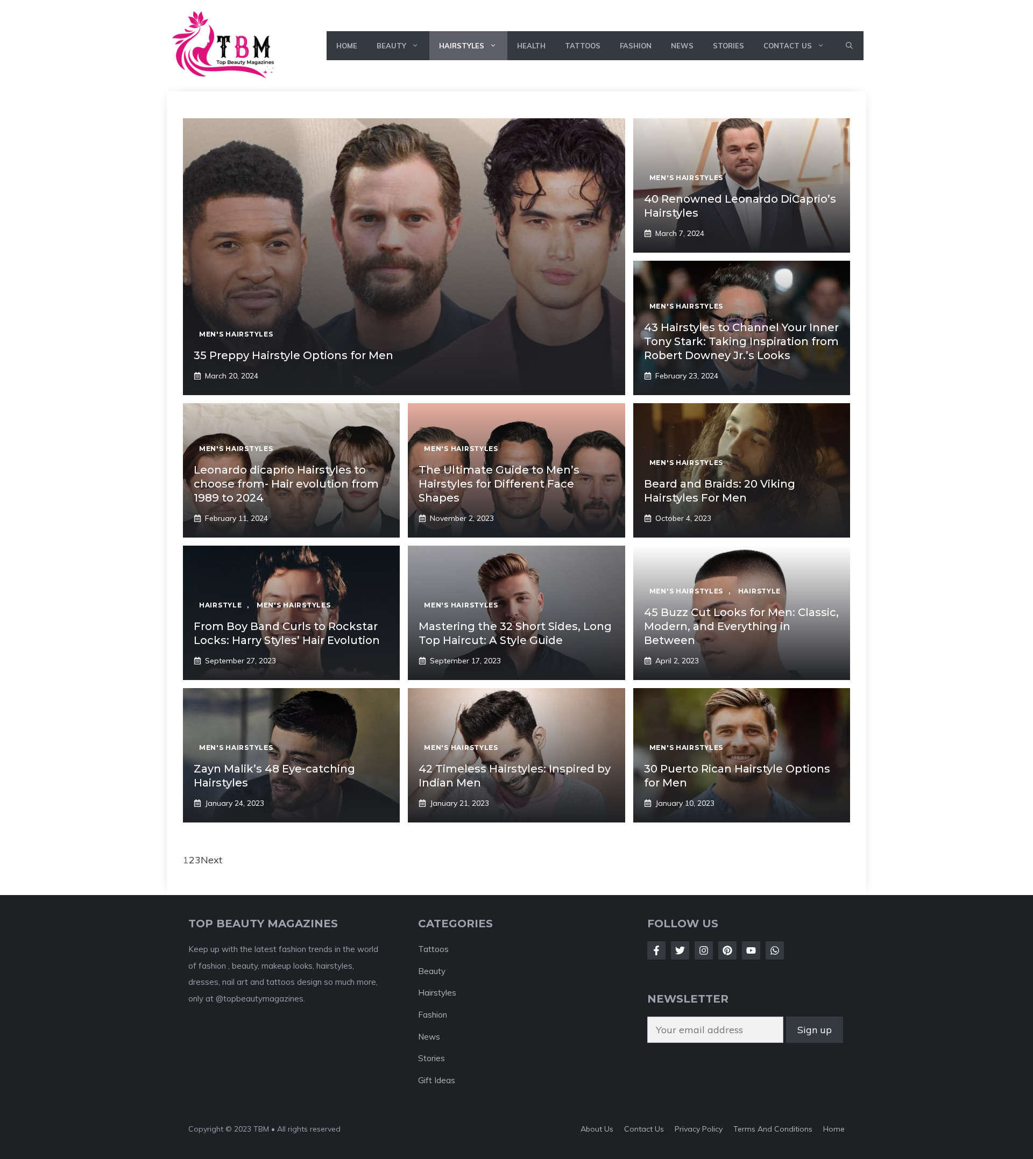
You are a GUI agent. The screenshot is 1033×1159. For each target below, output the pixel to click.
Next (211, 860)
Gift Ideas (436, 1080)
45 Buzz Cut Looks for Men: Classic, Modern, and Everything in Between (741, 626)
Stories (728, 45)
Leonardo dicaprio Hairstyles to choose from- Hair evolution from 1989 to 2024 (286, 483)
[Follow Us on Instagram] (704, 950)
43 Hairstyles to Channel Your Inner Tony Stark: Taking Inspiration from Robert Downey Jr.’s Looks (741, 341)
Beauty (391, 45)
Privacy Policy (699, 1129)
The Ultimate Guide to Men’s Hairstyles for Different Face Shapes (499, 483)
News (682, 45)
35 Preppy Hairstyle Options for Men (293, 355)
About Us (597, 1129)
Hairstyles (461, 45)
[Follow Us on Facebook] (656, 950)
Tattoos (582, 45)
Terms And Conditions (772, 1129)
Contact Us (787, 45)
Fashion (636, 45)
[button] (849, 45)
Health (531, 45)
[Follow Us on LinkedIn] (727, 950)
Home (346, 45)
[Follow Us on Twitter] (680, 950)
